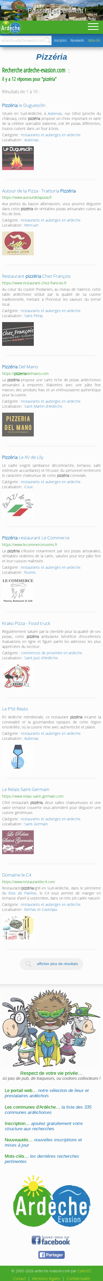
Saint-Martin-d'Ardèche (43, 406)
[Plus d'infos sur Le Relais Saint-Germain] (18, 842)
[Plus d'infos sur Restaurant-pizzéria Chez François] (18, 334)
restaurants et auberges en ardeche (51, 134)
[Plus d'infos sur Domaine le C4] (18, 928)
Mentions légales (46, 1278)
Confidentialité (78, 1278)
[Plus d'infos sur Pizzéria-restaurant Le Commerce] (18, 590)
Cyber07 (84, 1270)
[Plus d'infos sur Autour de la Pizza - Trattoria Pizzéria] (18, 243)
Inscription (60, 40)
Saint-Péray (33, 315)
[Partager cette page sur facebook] (51, 1257)
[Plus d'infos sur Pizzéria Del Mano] (18, 424)
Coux (28, 486)
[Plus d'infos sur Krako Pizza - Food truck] (18, 676)
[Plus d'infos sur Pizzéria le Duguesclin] (18, 158)
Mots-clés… (42, 1159)
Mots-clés (94, 40)
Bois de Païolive (22, 893)
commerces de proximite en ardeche (51, 652)
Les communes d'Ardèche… (48, 1110)
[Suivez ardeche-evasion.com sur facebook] (51, 1243)
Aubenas (55, 113)
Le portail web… (47, 1093)
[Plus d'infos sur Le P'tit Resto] (18, 757)
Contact (19, 1278)
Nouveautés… (43, 1142)
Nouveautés (77, 40)
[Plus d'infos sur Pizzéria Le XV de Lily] (18, 505)
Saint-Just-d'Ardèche (41, 657)
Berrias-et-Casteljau (40, 909)
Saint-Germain (36, 823)
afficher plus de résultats (57, 964)
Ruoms (30, 572)
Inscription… (44, 1126)
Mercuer (31, 225)
